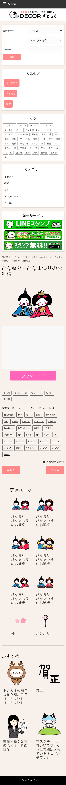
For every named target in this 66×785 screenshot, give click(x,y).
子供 (43, 138)
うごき (47, 434)
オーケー (20, 441)
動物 (7, 138)
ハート (19, 129)
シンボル (9, 129)
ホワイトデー (22, 134)
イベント (56, 441)
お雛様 (15, 421)
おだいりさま (24, 428)
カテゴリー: (8, 30)
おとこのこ (51, 414)
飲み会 (54, 152)
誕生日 (19, 152)
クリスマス (47, 125)
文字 (6, 189)
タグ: (5, 40)
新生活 (35, 143)
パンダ (49, 129)
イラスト (9, 176)
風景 (35, 152)
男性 (51, 148)
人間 (44, 134)
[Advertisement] (33, 347)
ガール (42, 408)
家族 (58, 138)
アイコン (22, 125)
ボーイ (29, 414)
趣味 (28, 152)
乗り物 (35, 134)
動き (38, 434)
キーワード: (8, 49)
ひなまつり (10, 125)
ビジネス (9, 134)
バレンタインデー (34, 129)
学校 (51, 138)
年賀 (7, 143)
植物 (49, 143)
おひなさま (39, 421)
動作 (20, 434)
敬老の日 (24, 143)
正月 (57, 143)
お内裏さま (9, 428)
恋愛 (14, 143)
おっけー (23, 408)
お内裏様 (52, 421)
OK (55, 434)
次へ (53, 469)
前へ (12, 469)
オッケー (8, 441)
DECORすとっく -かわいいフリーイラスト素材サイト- (26, 257)
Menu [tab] (12, 4)
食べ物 (44, 152)
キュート (34, 125)
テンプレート (11, 196)
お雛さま (26, 421)
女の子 (51, 408)
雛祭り (37, 428)
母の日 (8, 148)
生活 (43, 148)
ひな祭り (48, 428)
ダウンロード (33, 375)
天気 (28, 138)
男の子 (39, 414)
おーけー (44, 441)
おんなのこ (9, 414)
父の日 (23, 148)
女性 (35, 138)
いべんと (8, 448)
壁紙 (14, 138)
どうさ (29, 434)
